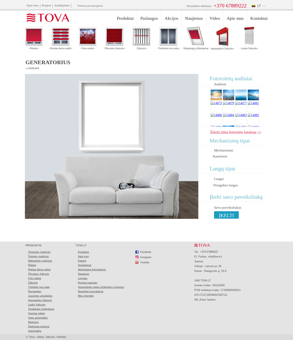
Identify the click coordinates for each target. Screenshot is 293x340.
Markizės (33, 322)
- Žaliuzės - (141, 48)
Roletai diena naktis (39, 269)
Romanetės (34, 291)
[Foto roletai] (87, 44)
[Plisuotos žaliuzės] (114, 44)
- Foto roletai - (87, 48)
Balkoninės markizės (40, 260)
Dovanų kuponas (87, 282)
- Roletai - (34, 48)
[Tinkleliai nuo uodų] (168, 44)
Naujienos (83, 274)
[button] (258, 6)
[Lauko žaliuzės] (249, 44)
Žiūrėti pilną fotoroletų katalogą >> (235, 132)
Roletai (32, 265)
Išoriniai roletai (36, 313)
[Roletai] (34, 44)
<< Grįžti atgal (32, 68)
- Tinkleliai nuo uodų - (168, 48)
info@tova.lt (215, 256)
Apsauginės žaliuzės (40, 300)
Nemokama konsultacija (92, 269)
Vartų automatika (38, 317)
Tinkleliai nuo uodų (39, 287)
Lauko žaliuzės (36, 304)
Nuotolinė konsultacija (90, 291)
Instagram (145, 257)
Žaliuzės (33, 282)
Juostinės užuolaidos (40, 296)
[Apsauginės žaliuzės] (222, 44)
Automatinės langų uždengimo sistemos (101, 287)
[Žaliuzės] (141, 44)
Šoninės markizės (38, 256)
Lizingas (83, 278)
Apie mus (83, 256)
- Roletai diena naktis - (61, 48)
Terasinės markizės (39, 252)
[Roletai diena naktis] (61, 44)
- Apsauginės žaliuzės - (222, 48)
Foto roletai (34, 278)
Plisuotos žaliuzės (38, 274)
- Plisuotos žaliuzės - (114, 48)
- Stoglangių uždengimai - (195, 49)
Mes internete (86, 296)
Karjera (82, 260)
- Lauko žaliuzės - (249, 48)
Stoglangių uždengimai (41, 309)
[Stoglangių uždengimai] (195, 44)
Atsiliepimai (84, 265)
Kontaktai (83, 252)
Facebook (145, 252)
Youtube (144, 262)
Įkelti (226, 215)
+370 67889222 (230, 6)
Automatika (34, 331)
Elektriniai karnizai (38, 326)
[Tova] (46, 18)
